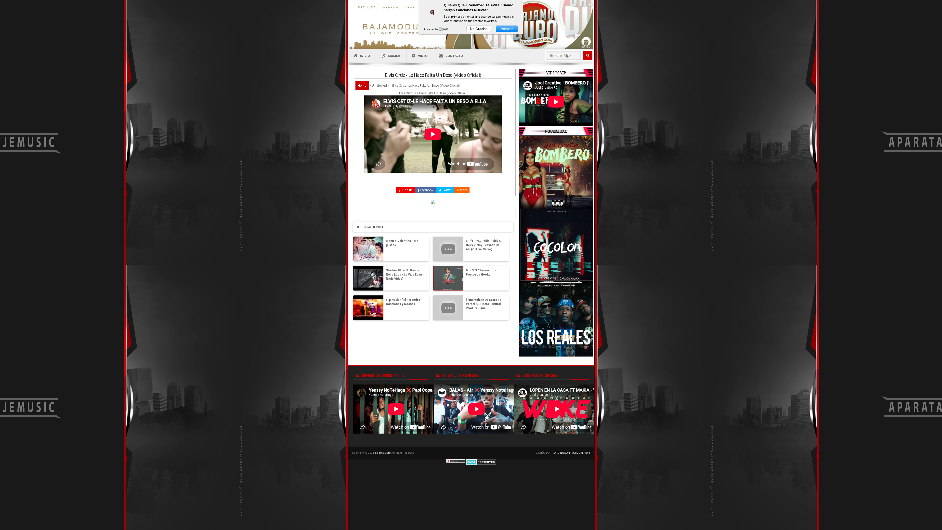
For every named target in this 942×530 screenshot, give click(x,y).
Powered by (431, 29)
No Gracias (478, 29)
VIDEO (423, 55)
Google (407, 190)
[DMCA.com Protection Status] (481, 462)
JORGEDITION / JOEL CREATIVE (571, 452)
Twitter (446, 190)
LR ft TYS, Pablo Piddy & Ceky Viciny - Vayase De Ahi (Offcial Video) (483, 245)
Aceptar (507, 29)
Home (362, 85)
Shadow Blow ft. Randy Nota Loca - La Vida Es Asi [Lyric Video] (404, 274)
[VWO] (444, 29)
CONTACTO (454, 55)
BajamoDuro (383, 452)
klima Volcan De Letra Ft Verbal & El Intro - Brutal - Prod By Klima (484, 304)
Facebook (426, 190)
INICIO (365, 55)
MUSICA (394, 55)
